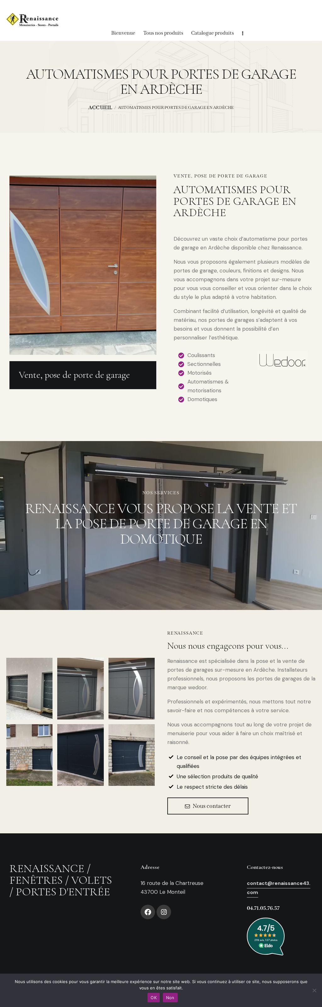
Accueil (100, 107)
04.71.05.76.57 (263, 908)
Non (170, 997)
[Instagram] (164, 912)
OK (154, 997)
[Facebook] (148, 912)
